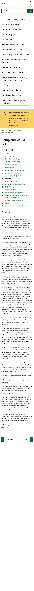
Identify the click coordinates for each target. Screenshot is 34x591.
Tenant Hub (19, 19)
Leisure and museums (11, 67)
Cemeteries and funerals (12, 29)
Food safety (6, 54)
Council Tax (6, 39)
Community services (10, 34)
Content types (11, 130)
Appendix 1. (4, 427)
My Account (6, 19)
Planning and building (11, 90)
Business (15, 24)
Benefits (5, 24)
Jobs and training (22, 54)
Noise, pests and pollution (13, 72)
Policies (19, 130)
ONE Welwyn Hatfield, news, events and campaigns (14, 79)
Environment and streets (12, 49)
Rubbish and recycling (11, 95)
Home (3, 130)
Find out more (13, 125)
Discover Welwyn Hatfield (12, 44)
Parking (4, 85)
